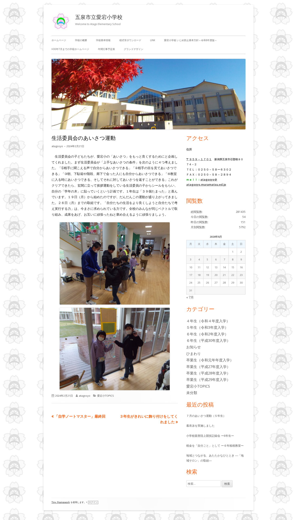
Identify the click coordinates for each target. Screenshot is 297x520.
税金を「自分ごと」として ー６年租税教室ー (215, 445)
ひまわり (193, 353)
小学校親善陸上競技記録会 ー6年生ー (210, 436)
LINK (152, 40)
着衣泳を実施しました (200, 425)
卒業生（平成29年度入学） (208, 379)
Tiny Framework (61, 502)
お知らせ (193, 346)
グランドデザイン (133, 49)
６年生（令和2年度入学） (207, 334)
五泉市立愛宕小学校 (98, 17)
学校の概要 (81, 40)
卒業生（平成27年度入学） (208, 366)
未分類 (191, 392)
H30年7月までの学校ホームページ (70, 49)
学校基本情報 (103, 40)
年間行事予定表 (106, 49)
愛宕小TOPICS (105, 395)
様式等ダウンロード (130, 40)
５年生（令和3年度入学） (207, 327)
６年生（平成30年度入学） (208, 340)
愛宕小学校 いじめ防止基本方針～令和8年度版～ (190, 40)
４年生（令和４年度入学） (208, 320)
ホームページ (59, 40)
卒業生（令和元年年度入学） (210, 360)
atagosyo (57, 146)
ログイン (93, 502)
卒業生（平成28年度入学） (208, 373)
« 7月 (190, 297)
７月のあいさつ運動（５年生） (206, 416)
